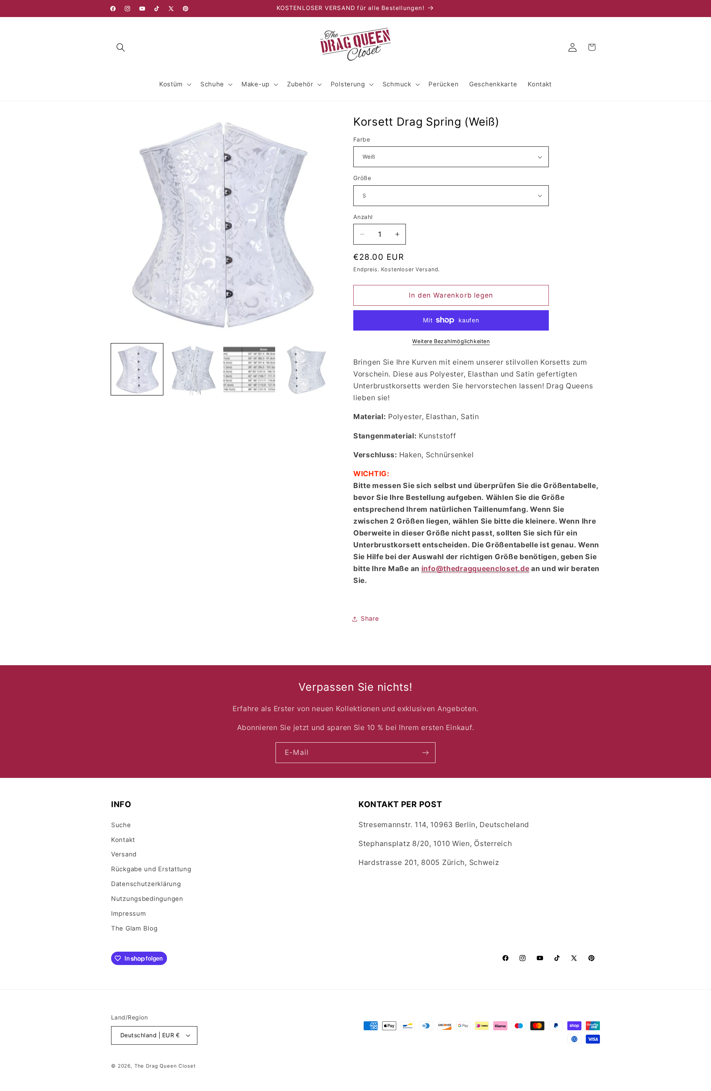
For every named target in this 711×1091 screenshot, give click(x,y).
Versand (124, 854)
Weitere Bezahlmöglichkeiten (451, 341)
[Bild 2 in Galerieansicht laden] (193, 369)
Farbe (361, 139)
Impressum (128, 913)
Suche (121, 825)
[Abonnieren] (425, 752)
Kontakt (123, 839)
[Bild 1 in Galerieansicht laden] (137, 369)
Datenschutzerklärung (146, 884)
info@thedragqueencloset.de (475, 568)
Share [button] (370, 618)
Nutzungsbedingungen (147, 898)
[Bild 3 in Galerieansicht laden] (249, 369)
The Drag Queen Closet (165, 1066)
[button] (121, 47)
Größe (362, 178)
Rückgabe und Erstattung (151, 869)
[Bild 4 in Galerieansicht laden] (305, 369)
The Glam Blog (134, 928)
